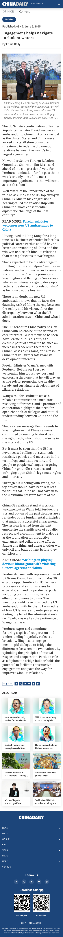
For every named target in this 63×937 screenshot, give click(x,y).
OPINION (8, 11)
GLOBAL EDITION (35, 923)
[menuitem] (36, 4)
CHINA (23, 923)
